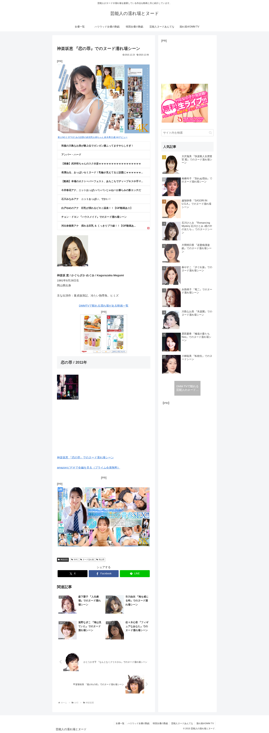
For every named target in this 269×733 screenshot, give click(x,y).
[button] (210, 132)
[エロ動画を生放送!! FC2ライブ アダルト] (184, 121)
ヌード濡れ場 (88, 559)
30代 (76, 559)
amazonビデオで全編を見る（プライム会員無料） (88, 467)
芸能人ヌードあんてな (182, 723)
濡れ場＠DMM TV (205, 723)
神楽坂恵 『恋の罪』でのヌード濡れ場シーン (85, 457)
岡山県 (101, 559)
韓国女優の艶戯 (160, 723)
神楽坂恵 (64, 559)
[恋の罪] (67, 398)
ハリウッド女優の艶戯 (138, 723)
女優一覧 (120, 723)
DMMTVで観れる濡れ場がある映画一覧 (103, 305)
